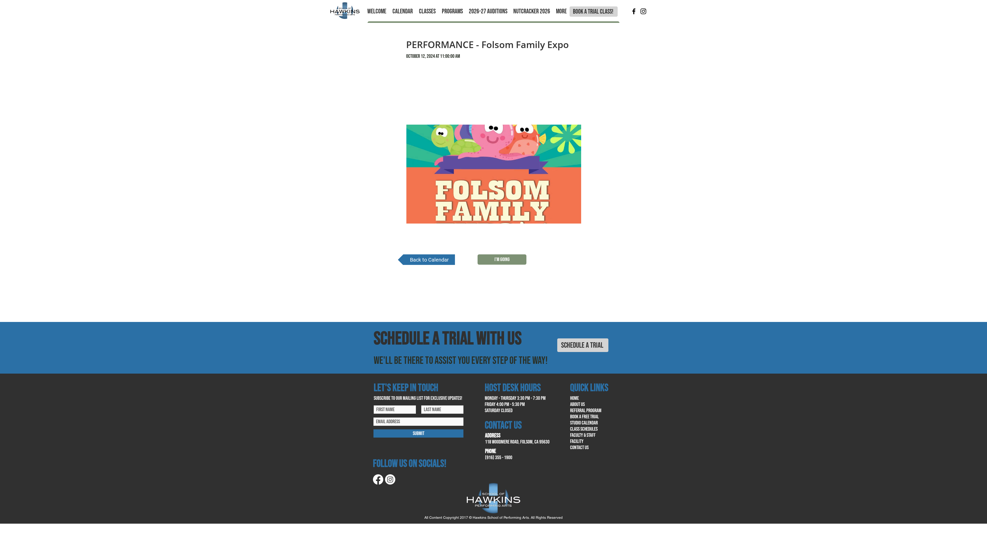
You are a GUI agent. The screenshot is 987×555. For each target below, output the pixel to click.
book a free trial (584, 417)
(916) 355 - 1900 (498, 458)
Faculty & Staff (583, 435)
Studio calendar (584, 423)
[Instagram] (643, 11)
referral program (585, 411)
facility (576, 441)
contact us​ (579, 448)
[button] (376, 11)
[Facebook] (634, 11)
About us (577, 404)
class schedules (584, 429)
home (574, 398)
